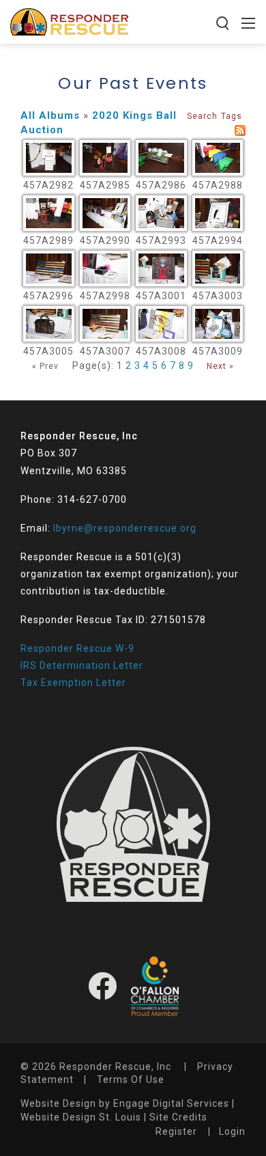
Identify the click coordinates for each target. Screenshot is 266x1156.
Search (202, 116)
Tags (231, 116)
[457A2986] (161, 158)
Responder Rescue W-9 (77, 648)
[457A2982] (48, 158)
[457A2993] (161, 213)
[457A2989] (48, 213)
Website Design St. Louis (80, 1117)
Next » (220, 366)
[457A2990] (105, 213)
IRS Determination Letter (81, 665)
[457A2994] (217, 213)
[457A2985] (105, 158)
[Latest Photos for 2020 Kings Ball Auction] (240, 130)
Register (176, 1131)
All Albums (50, 115)
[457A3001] (161, 268)
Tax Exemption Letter (73, 682)
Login (232, 1131)
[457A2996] (48, 268)
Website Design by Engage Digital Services (124, 1103)
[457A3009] (217, 324)
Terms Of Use (130, 1079)
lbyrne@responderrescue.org (124, 528)
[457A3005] (48, 324)
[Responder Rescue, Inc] (69, 21)
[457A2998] (105, 268)
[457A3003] (217, 268)
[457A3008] (161, 324)
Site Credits (178, 1117)
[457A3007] (105, 324)
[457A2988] (217, 158)
